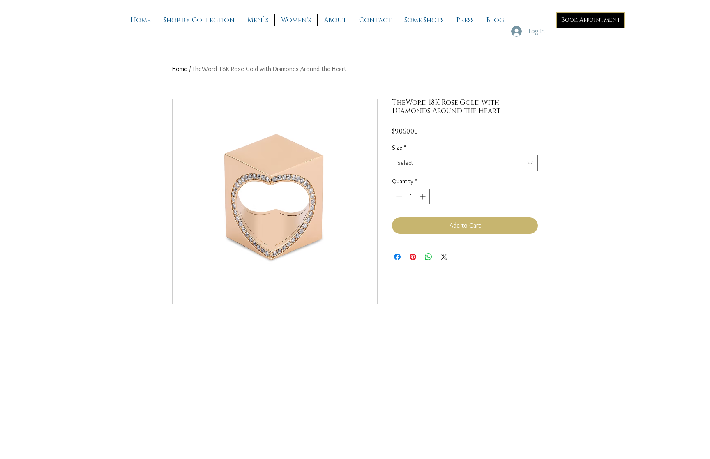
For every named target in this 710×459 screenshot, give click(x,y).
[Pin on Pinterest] (413, 257)
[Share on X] (444, 257)
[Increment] (423, 196)
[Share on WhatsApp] (428, 257)
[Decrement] (398, 196)
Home (179, 69)
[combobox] (465, 163)
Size (399, 147)
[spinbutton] (410, 196)
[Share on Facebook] (397, 257)
